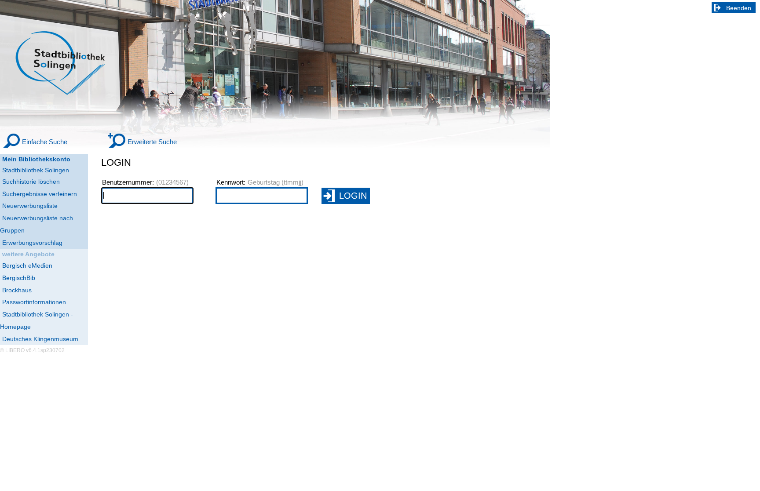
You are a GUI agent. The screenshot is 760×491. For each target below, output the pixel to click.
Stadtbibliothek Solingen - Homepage (36, 320)
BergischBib (18, 277)
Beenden (738, 7)
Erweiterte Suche (152, 141)
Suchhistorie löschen (31, 181)
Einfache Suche (44, 141)
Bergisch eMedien (27, 265)
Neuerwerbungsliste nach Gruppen (36, 224)
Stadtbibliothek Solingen (35, 170)
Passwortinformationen (34, 302)
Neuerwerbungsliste (30, 205)
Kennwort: (230, 182)
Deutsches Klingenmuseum (40, 338)
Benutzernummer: (128, 182)
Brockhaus (17, 290)
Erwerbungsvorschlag (32, 242)
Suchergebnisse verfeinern (39, 193)
